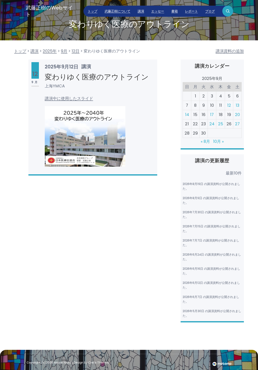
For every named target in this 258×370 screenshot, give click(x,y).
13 (237, 105)
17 (212, 114)
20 (237, 114)
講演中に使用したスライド (69, 98)
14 (187, 114)
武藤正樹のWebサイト (49, 11)
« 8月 (205, 141)
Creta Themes (98, 363)
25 (220, 124)
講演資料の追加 (230, 51)
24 (211, 124)
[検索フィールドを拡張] (227, 11)
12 (229, 105)
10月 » (218, 141)
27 (237, 124)
